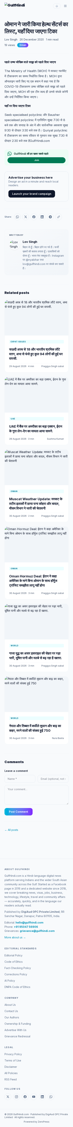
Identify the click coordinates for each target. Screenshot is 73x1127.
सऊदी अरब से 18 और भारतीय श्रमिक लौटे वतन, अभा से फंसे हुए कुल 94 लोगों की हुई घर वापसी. (36, 354)
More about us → (15, 937)
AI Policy (9, 980)
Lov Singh (10, 39)
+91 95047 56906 (26, 926)
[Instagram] (16, 1096)
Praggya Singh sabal (52, 366)
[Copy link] (58, 217)
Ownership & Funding (17, 1023)
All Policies (11, 1073)
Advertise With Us (15, 1030)
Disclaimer (10, 1066)
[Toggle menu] (65, 6)
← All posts (11, 829)
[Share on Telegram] (50, 217)
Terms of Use (12, 1060)
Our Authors (11, 1017)
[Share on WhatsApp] (17, 217)
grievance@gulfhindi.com (37, 930)
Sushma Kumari (55, 438)
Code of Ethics (13, 961)
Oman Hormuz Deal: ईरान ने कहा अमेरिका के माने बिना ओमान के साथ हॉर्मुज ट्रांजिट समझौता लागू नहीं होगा (33, 580)
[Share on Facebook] (34, 217)
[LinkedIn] (42, 1096)
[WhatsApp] (51, 1096)
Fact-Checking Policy (17, 968)
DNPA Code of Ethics (17, 986)
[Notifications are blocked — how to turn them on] (57, 6)
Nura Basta (58, 738)
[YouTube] (33, 1096)
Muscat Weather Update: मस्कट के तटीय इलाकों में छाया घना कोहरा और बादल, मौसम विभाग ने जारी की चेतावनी (35, 503)
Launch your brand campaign (31, 193)
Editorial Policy (13, 955)
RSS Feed (10, 1079)
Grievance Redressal (17, 1036)
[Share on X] (25, 217)
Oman (22, 45)
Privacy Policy (13, 1054)
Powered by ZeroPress (36, 1121)
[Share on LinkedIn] (42, 217)
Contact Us (11, 1011)
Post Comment (18, 811)
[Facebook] (25, 1096)
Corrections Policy (15, 974)
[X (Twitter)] (7, 1096)
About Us (10, 1004)
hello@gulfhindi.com (29, 922)
